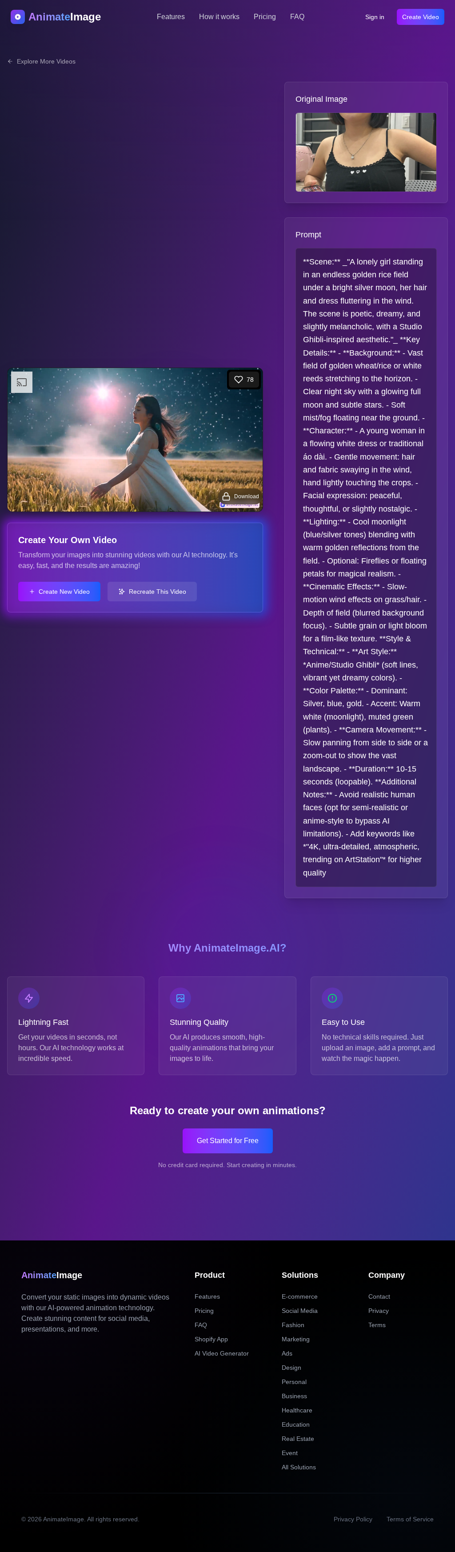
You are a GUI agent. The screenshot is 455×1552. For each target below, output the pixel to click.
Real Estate (298, 1438)
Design (291, 1367)
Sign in (374, 16)
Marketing (296, 1339)
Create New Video (64, 591)
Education (296, 1424)
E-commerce (300, 1296)
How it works (219, 16)
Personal (294, 1381)
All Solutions (299, 1467)
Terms (377, 1324)
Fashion (293, 1324)
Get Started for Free (228, 1140)
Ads (287, 1353)
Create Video (420, 16)
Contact (379, 1296)
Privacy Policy (353, 1519)
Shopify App (211, 1339)
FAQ (297, 16)
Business (294, 1396)
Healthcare (297, 1410)
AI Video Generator (222, 1353)
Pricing (265, 16)
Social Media (300, 1310)
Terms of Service (410, 1519)
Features (171, 16)
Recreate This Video (157, 591)
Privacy (378, 1310)
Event (290, 1452)
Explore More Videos (46, 61)
